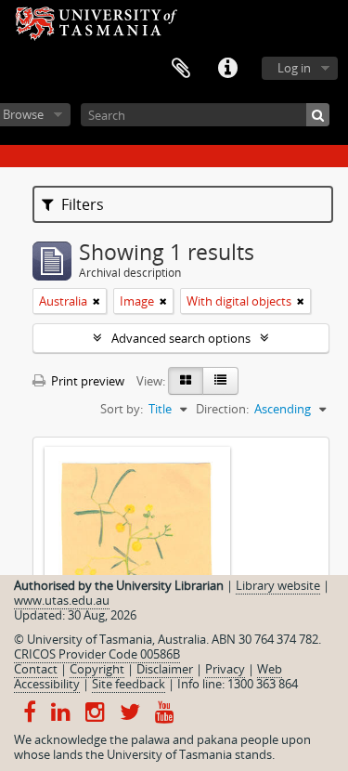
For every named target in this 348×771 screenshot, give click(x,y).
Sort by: (121, 408)
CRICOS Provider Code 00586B (97, 654)
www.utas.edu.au (62, 600)
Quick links (227, 69)
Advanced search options (181, 338)
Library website (278, 585)
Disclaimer (164, 668)
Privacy (225, 668)
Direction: (222, 408)
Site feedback (128, 683)
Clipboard (181, 69)
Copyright (97, 668)
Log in (294, 67)
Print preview (86, 380)
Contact (36, 668)
